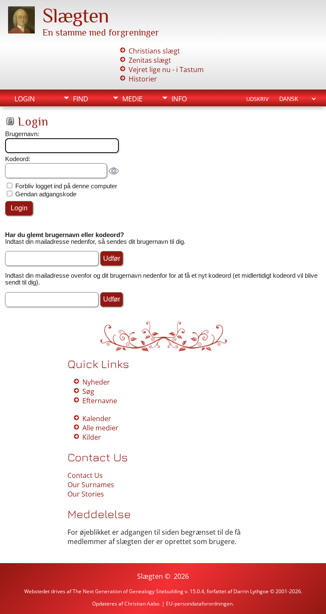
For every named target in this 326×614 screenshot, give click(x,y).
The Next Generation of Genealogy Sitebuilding (128, 591)
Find (80, 98)
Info (179, 98)
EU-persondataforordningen (199, 603)
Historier (143, 79)
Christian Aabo (141, 603)
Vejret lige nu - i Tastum (166, 69)
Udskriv (257, 99)
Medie (132, 98)
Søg (88, 391)
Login (24, 98)
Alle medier (100, 428)
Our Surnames (90, 484)
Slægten (75, 15)
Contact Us (85, 475)
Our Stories (85, 494)
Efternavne (99, 400)
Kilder (91, 437)
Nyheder (96, 382)
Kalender (96, 418)
